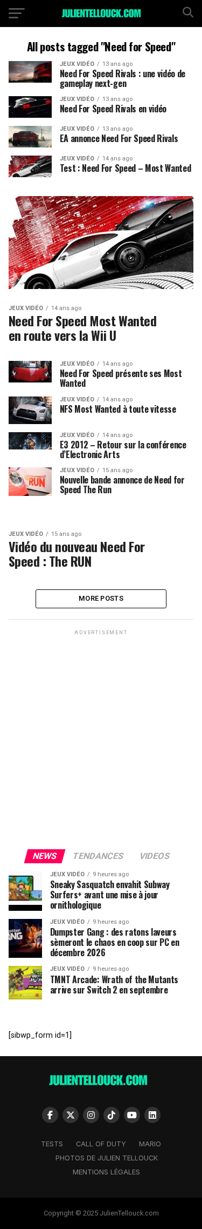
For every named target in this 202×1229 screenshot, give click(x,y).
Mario (150, 1144)
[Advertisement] (101, 738)
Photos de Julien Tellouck (106, 1158)
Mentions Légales (106, 1172)
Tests (52, 1144)
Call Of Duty (101, 1144)
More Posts (101, 598)
